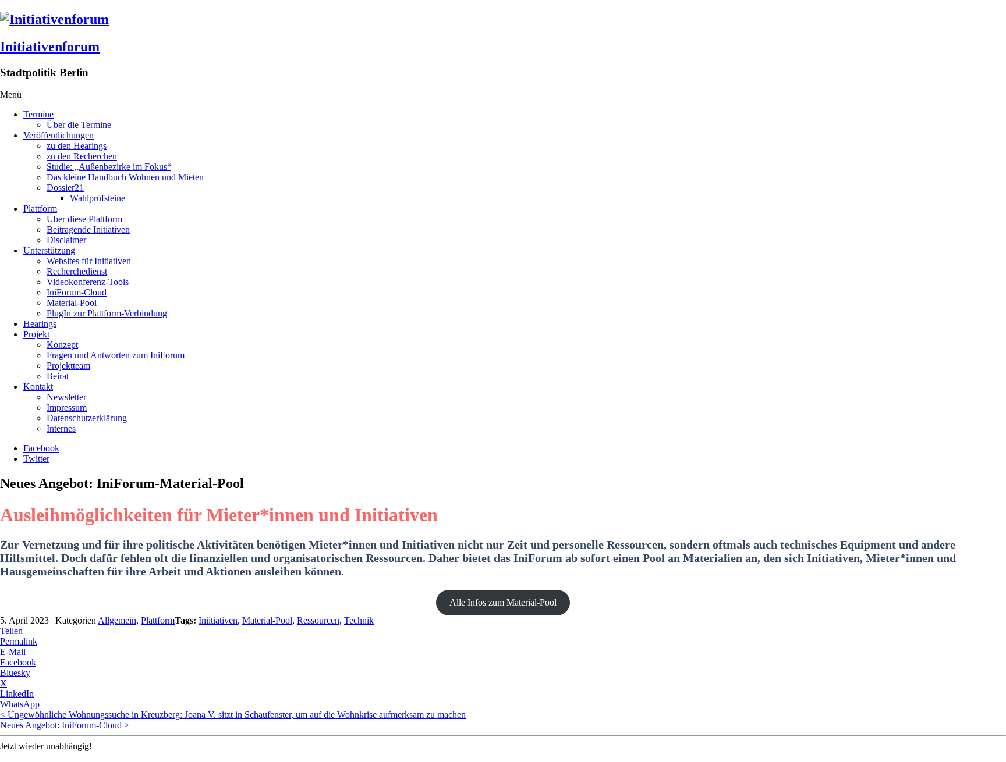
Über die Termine (79, 125)
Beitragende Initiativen (88, 229)
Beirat (58, 376)
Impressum (67, 407)
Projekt (36, 334)
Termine (38, 114)
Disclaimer (66, 240)
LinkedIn (17, 694)
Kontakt (38, 386)
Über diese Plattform (84, 219)
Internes (61, 428)
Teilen (11, 631)
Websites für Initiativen (89, 261)
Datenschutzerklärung (87, 418)
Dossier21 (65, 188)
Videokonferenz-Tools (88, 282)
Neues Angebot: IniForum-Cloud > (64, 725)
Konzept (62, 345)
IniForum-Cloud (77, 292)
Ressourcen (318, 620)
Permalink (18, 641)
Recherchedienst (77, 271)
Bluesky (15, 673)
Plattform (40, 208)
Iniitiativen (218, 620)
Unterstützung (49, 250)
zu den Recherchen (82, 156)
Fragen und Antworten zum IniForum (116, 355)
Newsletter (66, 397)
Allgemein (117, 620)
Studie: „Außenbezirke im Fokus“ (109, 167)
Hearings (39, 324)
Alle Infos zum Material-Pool (503, 602)
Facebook (41, 448)
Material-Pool (72, 303)
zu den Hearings (77, 146)
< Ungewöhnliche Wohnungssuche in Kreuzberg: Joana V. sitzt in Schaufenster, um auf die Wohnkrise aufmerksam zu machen (233, 715)
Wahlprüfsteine (97, 198)
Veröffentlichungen (58, 135)
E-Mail (13, 652)
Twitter (36, 459)
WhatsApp (20, 704)
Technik (359, 620)
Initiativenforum (50, 46)
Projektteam (68, 366)
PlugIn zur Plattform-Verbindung (107, 313)
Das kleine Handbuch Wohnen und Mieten (125, 177)
